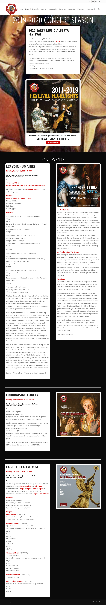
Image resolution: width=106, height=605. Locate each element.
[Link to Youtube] (93, 1)
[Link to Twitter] (99, 1)
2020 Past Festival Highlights (53, 139)
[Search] (99, 9)
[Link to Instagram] (96, 1)
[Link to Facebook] (89, 1)
